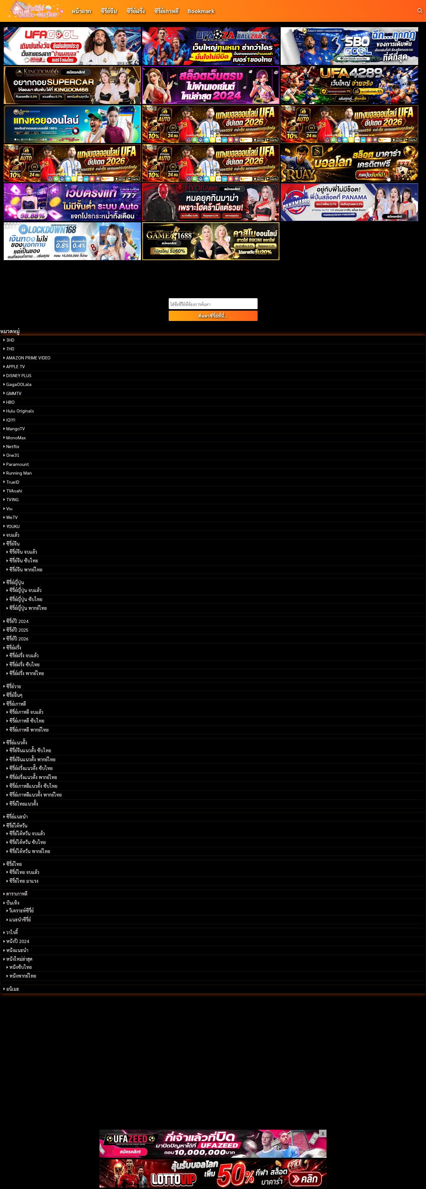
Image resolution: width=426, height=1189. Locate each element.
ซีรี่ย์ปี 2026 (17, 638)
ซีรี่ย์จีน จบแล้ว (23, 552)
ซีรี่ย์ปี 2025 (17, 630)
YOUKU (13, 526)
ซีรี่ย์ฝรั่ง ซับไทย (24, 664)
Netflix (12, 446)
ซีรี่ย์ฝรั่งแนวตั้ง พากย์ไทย (33, 777)
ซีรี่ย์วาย (13, 686)
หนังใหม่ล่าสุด (19, 959)
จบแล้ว (12, 535)
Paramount (17, 464)
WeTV (12, 517)
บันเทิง (12, 902)
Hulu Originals (20, 410)
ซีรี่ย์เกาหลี (166, 10)
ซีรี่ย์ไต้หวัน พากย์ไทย (29, 851)
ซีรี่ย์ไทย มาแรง (23, 881)
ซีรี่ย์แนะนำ (17, 816)
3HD (10, 340)
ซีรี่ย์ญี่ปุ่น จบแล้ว (25, 590)
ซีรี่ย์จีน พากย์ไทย (25, 569)
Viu (9, 508)
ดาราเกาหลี (16, 893)
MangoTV (15, 428)
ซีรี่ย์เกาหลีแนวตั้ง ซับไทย (33, 786)
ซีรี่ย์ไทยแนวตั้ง (23, 804)
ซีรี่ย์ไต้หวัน (16, 825)
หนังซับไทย (20, 967)
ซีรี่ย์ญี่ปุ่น (15, 582)
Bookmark (201, 10)
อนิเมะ (12, 989)
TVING (12, 499)
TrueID (12, 482)
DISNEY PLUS (18, 375)
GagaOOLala (18, 384)
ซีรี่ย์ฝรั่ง (135, 10)
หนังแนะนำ (17, 950)
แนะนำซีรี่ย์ (20, 919)
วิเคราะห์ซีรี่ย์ (21, 910)
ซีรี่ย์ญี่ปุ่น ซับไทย (25, 599)
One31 (12, 455)
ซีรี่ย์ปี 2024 (17, 621)
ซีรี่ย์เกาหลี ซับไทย (26, 720)
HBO (10, 402)
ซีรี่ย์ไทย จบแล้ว (24, 872)
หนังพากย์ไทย (22, 976)
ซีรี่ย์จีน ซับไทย (23, 560)
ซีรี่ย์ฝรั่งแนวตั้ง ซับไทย (31, 768)
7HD (10, 348)
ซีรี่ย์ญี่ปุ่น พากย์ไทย (28, 608)
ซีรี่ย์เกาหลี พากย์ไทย (29, 730)
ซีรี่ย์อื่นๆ (14, 695)
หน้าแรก (81, 10)
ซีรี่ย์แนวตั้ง (16, 742)
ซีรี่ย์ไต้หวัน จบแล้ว (27, 833)
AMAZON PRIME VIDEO (28, 357)
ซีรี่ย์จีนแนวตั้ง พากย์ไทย (32, 759)
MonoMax (16, 437)
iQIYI (10, 419)
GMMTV (14, 393)
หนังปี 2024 (17, 941)
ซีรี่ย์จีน (108, 10)
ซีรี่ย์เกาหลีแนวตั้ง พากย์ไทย (35, 794)
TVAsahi (14, 490)
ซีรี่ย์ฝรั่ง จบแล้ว (24, 655)
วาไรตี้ (12, 932)
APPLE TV (15, 366)
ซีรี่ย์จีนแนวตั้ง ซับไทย (30, 750)
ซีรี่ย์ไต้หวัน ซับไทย (27, 842)
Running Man (19, 473)
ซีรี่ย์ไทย (14, 864)
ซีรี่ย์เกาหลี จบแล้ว (26, 712)
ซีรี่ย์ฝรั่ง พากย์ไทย (26, 673)
